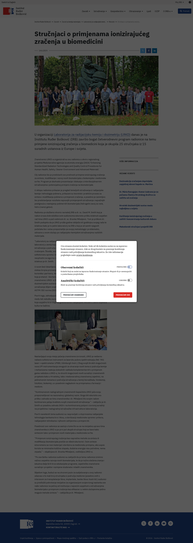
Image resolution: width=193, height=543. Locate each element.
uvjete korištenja (84, 255)
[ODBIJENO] (129, 282)
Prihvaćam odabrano (73, 295)
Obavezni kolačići (72, 267)
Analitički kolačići (72, 280)
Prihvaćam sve (123, 295)
